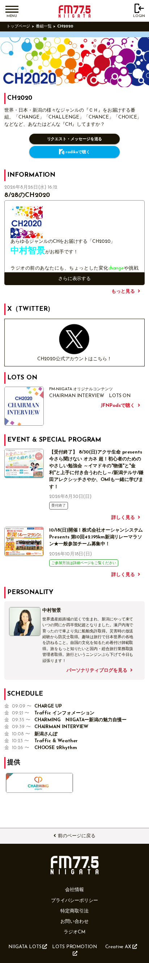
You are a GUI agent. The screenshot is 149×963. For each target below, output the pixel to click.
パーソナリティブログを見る (97, 670)
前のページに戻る (76, 836)
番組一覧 (44, 27)
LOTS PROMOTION (74, 947)
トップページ (18, 27)
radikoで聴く (77, 152)
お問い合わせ (74, 921)
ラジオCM (74, 932)
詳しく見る (123, 517)
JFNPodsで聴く (118, 405)
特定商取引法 (74, 911)
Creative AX (118, 947)
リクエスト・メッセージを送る (74, 139)
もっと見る (123, 291)
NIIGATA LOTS (24, 947)
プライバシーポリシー (74, 900)
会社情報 (74, 889)
